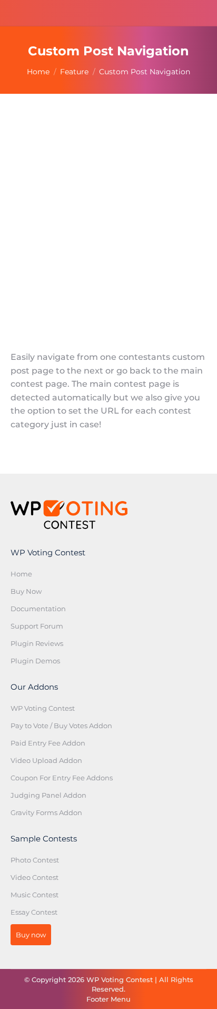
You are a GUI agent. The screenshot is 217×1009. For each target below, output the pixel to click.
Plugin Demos (35, 661)
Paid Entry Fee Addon (48, 743)
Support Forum (37, 626)
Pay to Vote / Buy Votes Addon (61, 725)
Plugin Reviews (37, 643)
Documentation (38, 608)
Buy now (31, 934)
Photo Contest (35, 860)
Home (21, 574)
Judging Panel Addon (48, 795)
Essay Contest (34, 912)
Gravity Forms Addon (46, 812)
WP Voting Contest (43, 708)
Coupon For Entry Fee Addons (62, 777)
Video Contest (34, 877)
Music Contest (34, 894)
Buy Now (26, 591)
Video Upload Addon (46, 760)
